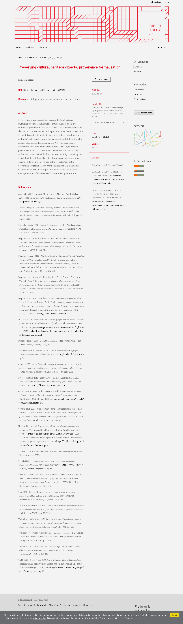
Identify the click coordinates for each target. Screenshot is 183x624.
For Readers (139, 90)
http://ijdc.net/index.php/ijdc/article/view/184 (50, 434)
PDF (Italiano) (102, 79)
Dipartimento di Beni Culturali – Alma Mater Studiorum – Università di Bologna (55, 605)
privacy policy (39, 618)
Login (167, 2)
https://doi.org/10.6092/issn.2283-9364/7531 (44, 90)
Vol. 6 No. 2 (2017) (45, 58)
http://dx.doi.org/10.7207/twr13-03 (49, 385)
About (42, 47)
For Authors (138, 94)
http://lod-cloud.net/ (30, 201)
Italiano (137, 71)
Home (20, 58)
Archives (30, 47)
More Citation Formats (104, 122)
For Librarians (140, 99)
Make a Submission (144, 113)
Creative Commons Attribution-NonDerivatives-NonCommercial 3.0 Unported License (108, 202)
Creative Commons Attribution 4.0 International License (108, 180)
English (138, 67)
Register (157, 2)
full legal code (105, 183)
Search (163, 47)
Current (17, 47)
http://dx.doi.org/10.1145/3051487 (54, 314)
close (174, 615)
